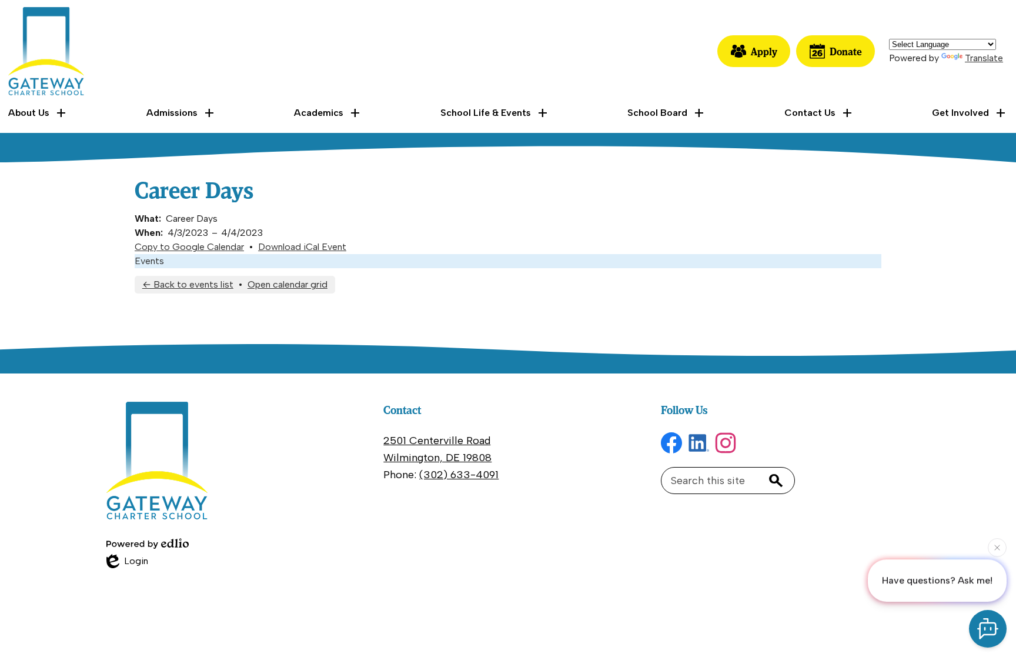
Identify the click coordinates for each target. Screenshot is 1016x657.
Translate (984, 58)
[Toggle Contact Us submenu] (819, 113)
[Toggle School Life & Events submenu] (495, 113)
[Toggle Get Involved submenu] (970, 113)
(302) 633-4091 (459, 474)
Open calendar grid (287, 284)
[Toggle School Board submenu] (666, 113)
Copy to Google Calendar (189, 246)
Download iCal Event (302, 246)
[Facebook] (671, 442)
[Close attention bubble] (997, 548)
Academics (318, 112)
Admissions (172, 112)
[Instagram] (725, 442)
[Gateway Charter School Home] (46, 51)
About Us (28, 112)
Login (127, 561)
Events (149, 260)
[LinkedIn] (698, 442)
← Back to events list (187, 284)
